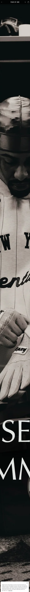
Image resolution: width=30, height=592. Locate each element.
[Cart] (28, 2)
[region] (15, 587)
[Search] (25, 2)
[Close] (27, 583)
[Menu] (1, 2)
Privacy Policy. (10, 590)
